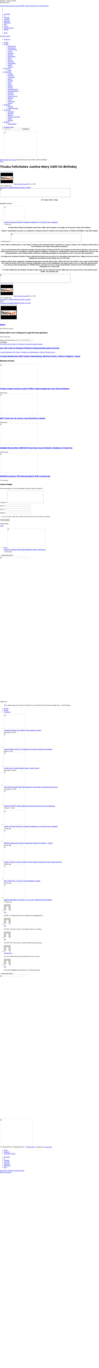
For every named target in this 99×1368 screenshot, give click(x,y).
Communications (13, 108)
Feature (7, 110)
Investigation (12, 63)
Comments (7, 712)
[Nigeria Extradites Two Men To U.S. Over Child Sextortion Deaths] (14, 898)
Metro (9, 58)
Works (10, 84)
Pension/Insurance (13, 91)
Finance (10, 103)
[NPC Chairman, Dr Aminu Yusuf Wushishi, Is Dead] (19, 414)
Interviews (11, 61)
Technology (11, 101)
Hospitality (11, 112)
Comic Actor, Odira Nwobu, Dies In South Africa (21, 768)
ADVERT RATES (9, 1153)
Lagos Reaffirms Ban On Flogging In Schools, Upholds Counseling (28, 749)
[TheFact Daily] (5, 36)
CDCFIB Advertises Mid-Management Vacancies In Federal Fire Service (31, 787)
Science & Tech (12, 96)
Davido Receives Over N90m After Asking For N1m (22, 730)
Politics (7, 68)
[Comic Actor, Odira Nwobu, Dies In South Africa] (14, 766)
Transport (11, 93)
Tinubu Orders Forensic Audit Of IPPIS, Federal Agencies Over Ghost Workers (24, 6)
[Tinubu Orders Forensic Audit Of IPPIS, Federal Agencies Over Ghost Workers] (19, 384)
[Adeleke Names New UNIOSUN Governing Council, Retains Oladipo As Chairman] (19, 444)
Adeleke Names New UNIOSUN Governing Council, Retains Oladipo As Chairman (36, 448)
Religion (10, 115)
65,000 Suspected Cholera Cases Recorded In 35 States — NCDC (28, 843)
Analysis (10, 67)
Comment (3, 502)
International (11, 56)
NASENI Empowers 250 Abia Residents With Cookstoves (25, 476)
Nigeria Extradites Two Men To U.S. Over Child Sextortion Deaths (28, 900)
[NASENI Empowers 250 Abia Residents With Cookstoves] (19, 472)
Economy (11, 75)
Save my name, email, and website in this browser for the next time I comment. (26, 516)
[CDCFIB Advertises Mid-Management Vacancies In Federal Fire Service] (14, 785)
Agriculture (11, 77)
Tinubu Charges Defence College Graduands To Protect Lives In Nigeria (31, 222)
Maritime (10, 98)
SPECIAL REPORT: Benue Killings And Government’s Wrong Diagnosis (29, 806)
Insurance (11, 94)
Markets (10, 86)
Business (7, 72)
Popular (6, 708)
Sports (7, 122)
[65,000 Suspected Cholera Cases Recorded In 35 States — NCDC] (14, 841)
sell (5, 926)
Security (10, 60)
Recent (6, 710)
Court (9, 70)
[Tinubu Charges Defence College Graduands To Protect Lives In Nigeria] (14, 220)
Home (6, 42)
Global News (12, 46)
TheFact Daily (30, 1147)
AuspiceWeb (48, 1147)
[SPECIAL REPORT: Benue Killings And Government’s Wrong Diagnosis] (14, 804)
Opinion (7, 105)
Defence (10, 55)
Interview (11, 113)
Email (2, 509)
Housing (10, 80)
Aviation (10, 74)
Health (10, 65)
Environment (12, 48)
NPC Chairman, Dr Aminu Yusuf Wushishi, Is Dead (22, 418)
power (10, 82)
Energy (10, 79)
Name (2, 506)
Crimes (10, 51)
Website (2, 513)
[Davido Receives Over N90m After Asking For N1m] (14, 728)
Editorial (10, 106)
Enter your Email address (7, 340)
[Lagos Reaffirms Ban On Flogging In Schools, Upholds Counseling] (14, 747)
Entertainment (12, 124)
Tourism (10, 120)
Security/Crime (12, 49)
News (6, 44)
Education (11, 53)
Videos (10, 118)
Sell (5, 912)
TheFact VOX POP (14, 117)
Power (10, 99)
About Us (7, 1152)
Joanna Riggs (8, 953)
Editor (16, 184)
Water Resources (13, 89)
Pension (10, 87)
